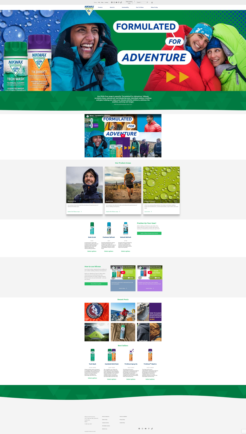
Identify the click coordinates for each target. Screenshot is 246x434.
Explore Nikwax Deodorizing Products (149, 233)
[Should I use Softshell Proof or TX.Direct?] (149, 332)
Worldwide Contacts (106, 425)
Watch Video (122, 288)
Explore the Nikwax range (74, 211)
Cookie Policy (122, 422)
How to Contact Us (105, 416)
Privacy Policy (122, 419)
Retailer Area (104, 428)
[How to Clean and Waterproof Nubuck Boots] (149, 312)
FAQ (99, 2)
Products (100, 7)
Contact (106, 2)
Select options (91, 251)
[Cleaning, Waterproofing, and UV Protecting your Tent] (97, 332)
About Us (112, 7)
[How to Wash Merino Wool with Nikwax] (123, 332)
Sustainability (125, 7)
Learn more (147, 211)
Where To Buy (154, 7)
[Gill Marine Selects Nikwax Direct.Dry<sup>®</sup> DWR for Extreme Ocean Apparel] (123, 312)
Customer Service (105, 422)
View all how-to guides (96, 283)
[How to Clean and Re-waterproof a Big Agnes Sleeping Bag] (97, 312)
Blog (102, 2)
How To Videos (140, 7)
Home (95, 2)
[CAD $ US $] (130, 3)
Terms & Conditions (123, 416)
